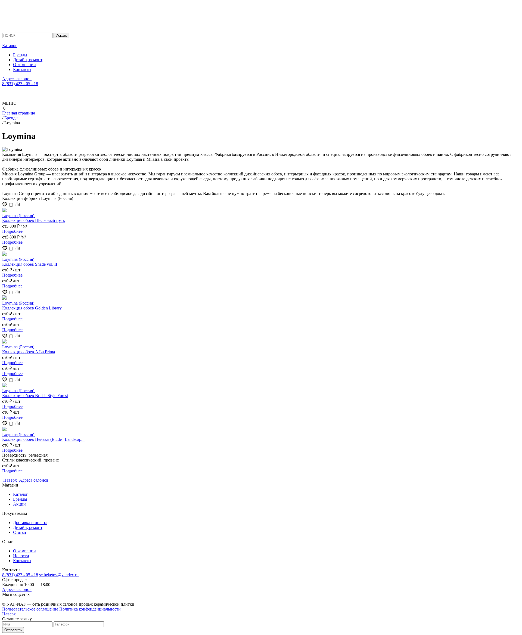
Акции (19, 504)
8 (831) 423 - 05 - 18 (20, 83)
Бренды (20, 54)
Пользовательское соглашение (30, 609)
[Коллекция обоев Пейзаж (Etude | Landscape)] (4, 429)
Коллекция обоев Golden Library (32, 308)
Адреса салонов (17, 78)
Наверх (10, 480)
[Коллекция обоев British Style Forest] (4, 385)
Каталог (9, 45)
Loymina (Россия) (18, 215)
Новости (21, 555)
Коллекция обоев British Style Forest (35, 395)
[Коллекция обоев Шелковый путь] (4, 210)
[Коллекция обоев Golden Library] (4, 298)
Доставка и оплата (30, 522)
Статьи (19, 532)
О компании (24, 64)
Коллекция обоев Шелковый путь (33, 220)
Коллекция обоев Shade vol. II (29, 264)
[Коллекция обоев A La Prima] (4, 342)
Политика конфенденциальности (90, 609)
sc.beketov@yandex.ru (59, 574)
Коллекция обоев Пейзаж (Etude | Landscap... (43, 439)
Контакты (22, 69)
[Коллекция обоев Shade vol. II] (4, 254)
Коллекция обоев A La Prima (28, 351)
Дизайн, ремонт (27, 59)
